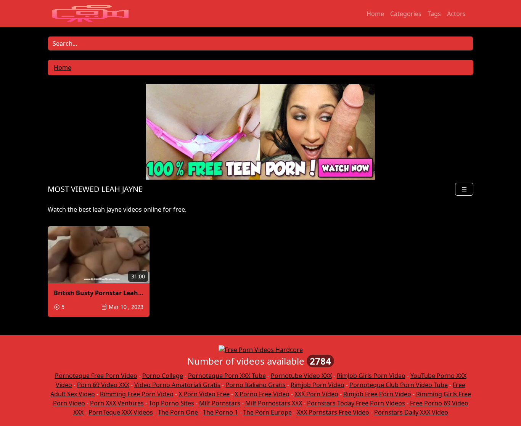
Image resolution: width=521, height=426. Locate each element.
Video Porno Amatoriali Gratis (177, 385)
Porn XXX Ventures (117, 403)
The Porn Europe (267, 412)
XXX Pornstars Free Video (333, 412)
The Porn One (178, 412)
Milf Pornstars (219, 403)
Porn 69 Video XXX (103, 385)
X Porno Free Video (262, 394)
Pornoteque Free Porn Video (96, 375)
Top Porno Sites (171, 403)
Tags (434, 14)
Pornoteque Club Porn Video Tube (398, 385)
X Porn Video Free (204, 394)
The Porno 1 (220, 412)
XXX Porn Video (316, 394)
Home (375, 14)
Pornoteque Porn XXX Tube (227, 375)
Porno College (162, 375)
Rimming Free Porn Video (137, 394)
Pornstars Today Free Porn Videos (356, 403)
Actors (456, 14)
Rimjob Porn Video (317, 385)
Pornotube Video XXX (301, 375)
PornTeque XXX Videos (120, 412)
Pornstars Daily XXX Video (411, 412)
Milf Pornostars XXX (273, 403)
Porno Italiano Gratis (255, 385)
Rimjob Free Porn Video (377, 394)
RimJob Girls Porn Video (371, 375)
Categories (405, 14)
